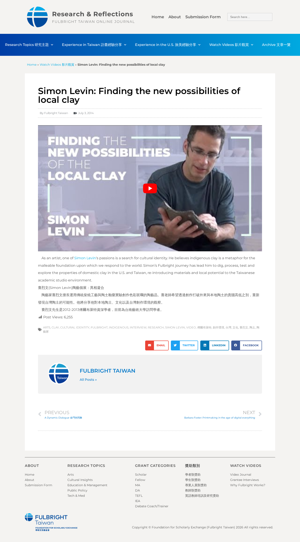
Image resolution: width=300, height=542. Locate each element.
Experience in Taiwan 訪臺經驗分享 (92, 45)
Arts (46, 327)
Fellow (140, 480)
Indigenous (118, 327)
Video (191, 327)
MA (137, 485)
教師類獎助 (193, 490)
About (174, 17)
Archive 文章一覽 (276, 45)
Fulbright (99, 327)
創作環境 (218, 327)
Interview (138, 327)
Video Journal (240, 475)
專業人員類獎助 (196, 485)
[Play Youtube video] (150, 188)
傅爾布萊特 (204, 327)
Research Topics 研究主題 (27, 45)
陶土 (252, 327)
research (156, 327)
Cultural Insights (80, 480)
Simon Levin (85, 258)
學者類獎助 (193, 475)
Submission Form (203, 17)
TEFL (139, 496)
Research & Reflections (92, 14)
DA (137, 490)
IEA (137, 501)
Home (158, 17)
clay (55, 327)
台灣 (228, 327)
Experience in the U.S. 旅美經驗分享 (165, 45)
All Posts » (88, 379)
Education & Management (87, 485)
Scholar (141, 475)
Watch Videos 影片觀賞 (229, 45)
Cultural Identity (74, 327)
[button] (157, 345)
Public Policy (77, 490)
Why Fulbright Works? (247, 485)
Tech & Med (76, 496)
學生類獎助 (193, 480)
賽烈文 (244, 327)
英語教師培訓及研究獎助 (202, 496)
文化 (235, 327)
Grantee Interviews (244, 480)
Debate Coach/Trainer (151, 506)
